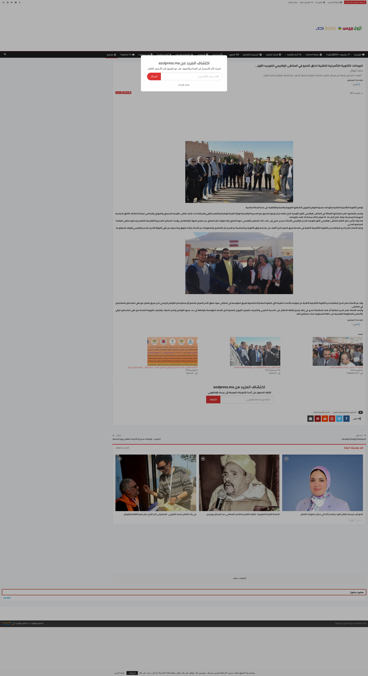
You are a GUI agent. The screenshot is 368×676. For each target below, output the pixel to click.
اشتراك (154, 76)
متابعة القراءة (184, 85)
